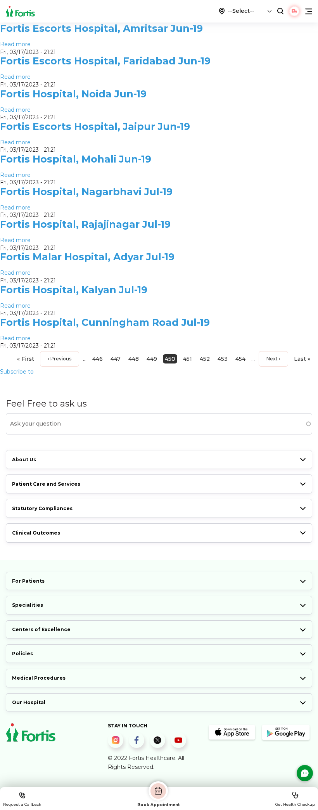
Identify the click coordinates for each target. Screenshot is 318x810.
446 (97, 358)
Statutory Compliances (42, 508)
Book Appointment (158, 804)
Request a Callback (22, 804)
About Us (24, 459)
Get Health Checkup (295, 804)
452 (205, 358)
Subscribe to (17, 371)
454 (240, 358)
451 (187, 358)
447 (116, 358)
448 (133, 358)
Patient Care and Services (46, 484)
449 (152, 358)
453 (223, 358)
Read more (15, 44)
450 (170, 358)
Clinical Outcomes (36, 533)
